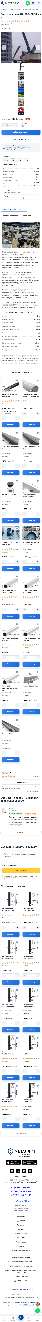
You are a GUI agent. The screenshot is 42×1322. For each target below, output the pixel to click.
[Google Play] (29, 1162)
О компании (21, 1242)
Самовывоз (26, 216)
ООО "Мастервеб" (28, 1305)
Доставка (21, 1221)
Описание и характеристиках (14, 209)
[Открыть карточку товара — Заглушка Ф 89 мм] (10, 488)
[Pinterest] (12, 1171)
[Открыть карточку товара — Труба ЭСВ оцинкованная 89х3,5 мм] (10, 679)
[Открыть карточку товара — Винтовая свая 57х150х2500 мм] (31, 949)
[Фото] (21, 47)
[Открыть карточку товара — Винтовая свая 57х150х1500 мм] (31, 902)
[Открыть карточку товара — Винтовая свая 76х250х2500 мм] (10, 1093)
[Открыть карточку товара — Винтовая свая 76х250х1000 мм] (31, 997)
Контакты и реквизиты (21, 1250)
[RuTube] (24, 1171)
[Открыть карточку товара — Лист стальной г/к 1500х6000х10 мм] (31, 488)
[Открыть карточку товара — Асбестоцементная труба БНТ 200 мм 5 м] (31, 387)
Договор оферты (20, 1281)
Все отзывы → (21, 833)
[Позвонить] (28, 3)
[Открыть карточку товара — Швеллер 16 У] (10, 727)
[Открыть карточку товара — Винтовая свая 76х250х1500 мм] (10, 1045)
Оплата (21, 1229)
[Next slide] (38, 47)
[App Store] (13, 1162)
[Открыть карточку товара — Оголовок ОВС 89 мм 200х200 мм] (31, 536)
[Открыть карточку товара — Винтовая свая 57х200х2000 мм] (10, 949)
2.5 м (20, 160)
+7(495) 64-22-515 (21, 1191)
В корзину (10, 424)
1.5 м (6, 160)
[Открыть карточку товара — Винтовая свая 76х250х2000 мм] (31, 1045)
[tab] (17, 61)
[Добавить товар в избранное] (17, 380)
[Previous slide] (4, 47)
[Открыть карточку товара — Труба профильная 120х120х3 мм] (10, 584)
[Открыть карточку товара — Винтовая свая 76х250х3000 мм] (31, 1093)
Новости (21, 1246)
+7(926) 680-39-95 (21, 1195)
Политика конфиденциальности (20, 1262)
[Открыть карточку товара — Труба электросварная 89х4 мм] (31, 631)
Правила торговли (21, 1276)
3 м (26, 160)
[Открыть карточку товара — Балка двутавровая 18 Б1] (31, 440)
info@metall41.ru (21, 1201)
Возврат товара (21, 1233)
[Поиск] (33, 3)
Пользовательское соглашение (21, 1266)
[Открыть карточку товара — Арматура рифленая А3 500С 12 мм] (10, 387)
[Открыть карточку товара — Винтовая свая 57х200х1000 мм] (10, 902)
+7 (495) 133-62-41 (21, 1187)
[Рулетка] (37, 1304)
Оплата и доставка (10, 216)
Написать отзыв (21, 782)
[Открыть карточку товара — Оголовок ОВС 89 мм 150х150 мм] (10, 536)
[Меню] (38, 3)
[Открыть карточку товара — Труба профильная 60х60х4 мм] (31, 584)
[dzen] (30, 1171)
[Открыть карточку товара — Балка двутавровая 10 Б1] (10, 440)
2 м (13, 160)
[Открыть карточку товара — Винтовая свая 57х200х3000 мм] (10, 997)
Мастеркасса (28, 1289)
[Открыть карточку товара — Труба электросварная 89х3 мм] (10, 631)
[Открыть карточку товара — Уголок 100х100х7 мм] (31, 679)
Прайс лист (20, 1238)
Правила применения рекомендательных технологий (21, 1271)
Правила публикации (32, 791)
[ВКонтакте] (18, 1171)
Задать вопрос (21, 870)
